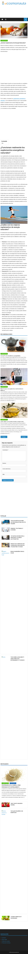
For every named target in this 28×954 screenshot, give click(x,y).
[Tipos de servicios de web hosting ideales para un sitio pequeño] (6, 522)
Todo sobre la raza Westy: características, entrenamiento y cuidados (17, 659)
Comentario (5, 450)
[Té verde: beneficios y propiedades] (6, 918)
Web (3, 474)
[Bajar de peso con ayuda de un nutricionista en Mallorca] (14, 376)
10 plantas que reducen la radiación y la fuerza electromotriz (17, 538)
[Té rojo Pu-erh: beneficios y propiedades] (14, 344)
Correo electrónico (6, 468)
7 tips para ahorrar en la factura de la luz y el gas (4, 437)
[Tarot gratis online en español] (6, 805)
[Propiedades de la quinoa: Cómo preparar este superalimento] (14, 775)
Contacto (4, 937)
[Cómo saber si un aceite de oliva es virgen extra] (14, 410)
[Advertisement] (16, 9)
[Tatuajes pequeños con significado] (6, 861)
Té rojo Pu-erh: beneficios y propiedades (10, 355)
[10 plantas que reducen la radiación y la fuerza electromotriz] (6, 537)
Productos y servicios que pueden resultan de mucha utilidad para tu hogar (17, 545)
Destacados (4, 764)
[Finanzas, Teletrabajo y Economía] (6, 530)
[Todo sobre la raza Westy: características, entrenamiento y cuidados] (6, 707)
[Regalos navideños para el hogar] (6, 602)
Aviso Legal (4, 939)
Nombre (4, 463)
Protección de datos (6, 942)
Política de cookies (6, 941)
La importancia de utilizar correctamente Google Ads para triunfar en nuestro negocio (24, 437)
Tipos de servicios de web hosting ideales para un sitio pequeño (18, 522)
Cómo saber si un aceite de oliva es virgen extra (12, 421)
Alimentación (4, 40)
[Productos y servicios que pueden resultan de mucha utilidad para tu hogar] (6, 545)
